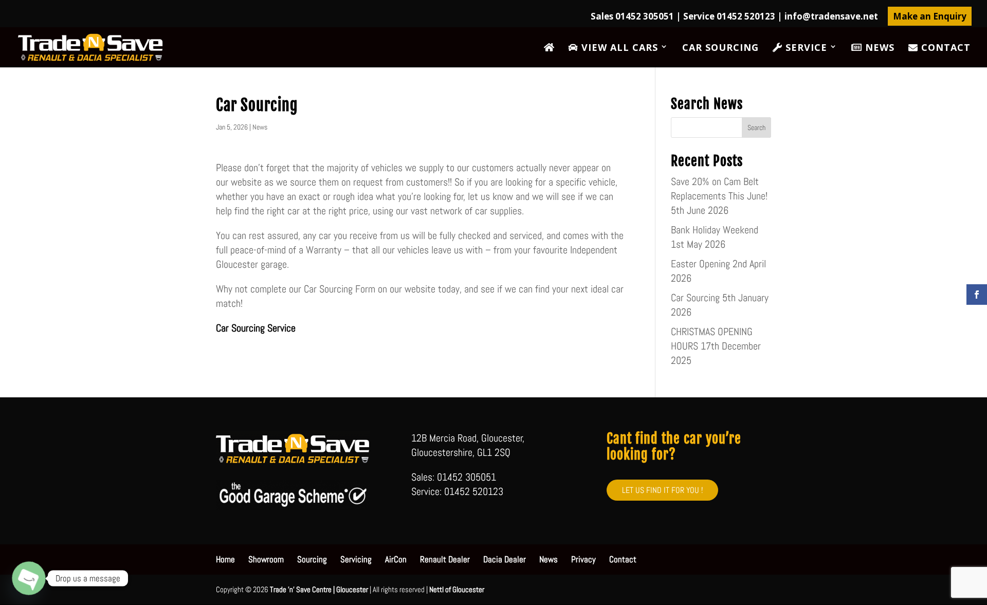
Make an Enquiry (929, 16)
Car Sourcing (720, 48)
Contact (944, 48)
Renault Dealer (445, 559)
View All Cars (618, 48)
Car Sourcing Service (256, 328)
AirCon (396, 559)
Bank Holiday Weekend (714, 229)
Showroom (266, 559)
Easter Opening (700, 263)
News (878, 48)
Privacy (583, 559)
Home (225, 559)
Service (804, 48)
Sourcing (312, 559)
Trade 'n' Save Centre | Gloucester (319, 589)
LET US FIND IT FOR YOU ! (662, 490)
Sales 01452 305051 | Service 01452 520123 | (734, 17)
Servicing (356, 559)
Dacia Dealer (504, 559)
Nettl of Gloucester (456, 589)
